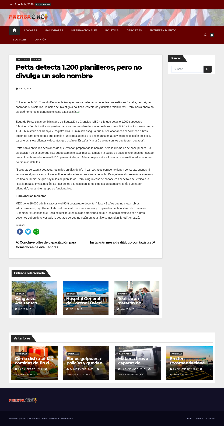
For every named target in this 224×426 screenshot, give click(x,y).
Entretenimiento (163, 30)
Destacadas (23, 60)
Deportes (134, 30)
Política (112, 30)
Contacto (210, 418)
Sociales (20, 39)
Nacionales (54, 30)
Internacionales (84, 30)
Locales (30, 30)
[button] (205, 34)
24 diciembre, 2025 (30, 369)
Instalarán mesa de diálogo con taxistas (121, 242)
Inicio (189, 418)
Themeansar (67, 418)
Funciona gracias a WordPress (25, 418)
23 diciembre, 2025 (185, 369)
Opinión (40, 39)
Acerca (199, 418)
